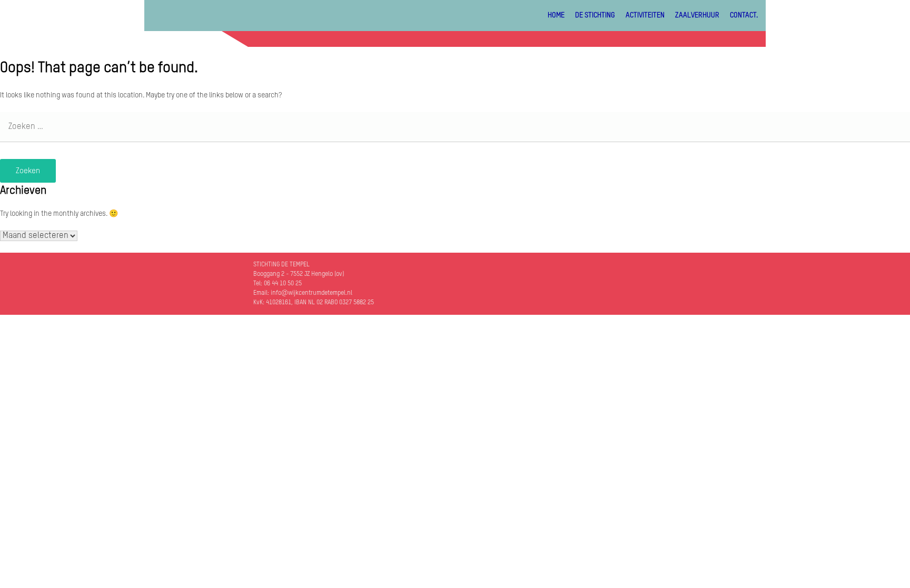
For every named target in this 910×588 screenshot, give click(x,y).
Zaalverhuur (697, 15)
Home (556, 15)
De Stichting (595, 15)
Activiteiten (645, 15)
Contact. (744, 15)
